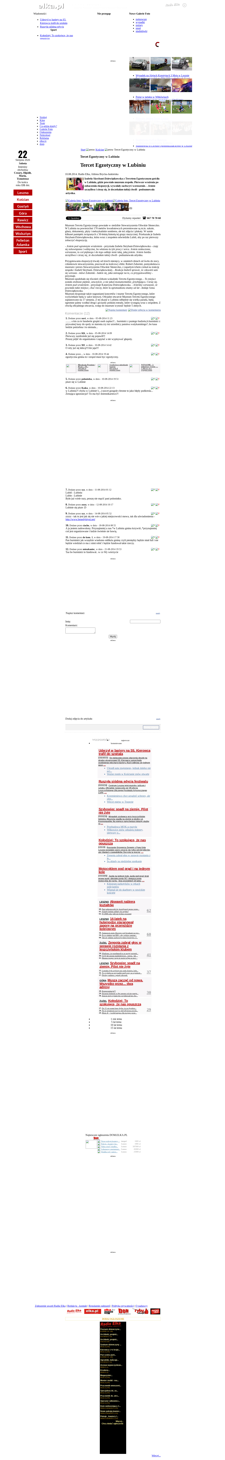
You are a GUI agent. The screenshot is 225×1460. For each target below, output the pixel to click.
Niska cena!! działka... (109, 1146)
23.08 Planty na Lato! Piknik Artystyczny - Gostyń (104, 27)
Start (83, 149)
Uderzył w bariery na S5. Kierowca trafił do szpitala (124, 752)
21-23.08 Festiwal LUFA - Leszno (103, 16)
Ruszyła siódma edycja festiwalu (123, 781)
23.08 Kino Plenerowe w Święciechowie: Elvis (103, 35)
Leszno (22, 193)
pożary (139, 25)
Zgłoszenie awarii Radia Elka (50, 1305)
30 (149, 992)
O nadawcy (142, 1305)
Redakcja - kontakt (77, 1305)
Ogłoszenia (45, 132)
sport (138, 28)
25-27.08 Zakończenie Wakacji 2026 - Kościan (104, 38)
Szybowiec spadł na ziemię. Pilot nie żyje (123, 810)
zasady (158, 613)
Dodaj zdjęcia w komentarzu (146, 310)
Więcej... (156, 1455)
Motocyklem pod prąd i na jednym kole (124, 870)
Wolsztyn (23, 233)
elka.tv (43, 141)
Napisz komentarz (117, 310)
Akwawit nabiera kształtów (117, 903)
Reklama (44, 138)
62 (149, 910)
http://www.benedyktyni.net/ (80, 519)
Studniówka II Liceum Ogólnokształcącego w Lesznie (164, 145)
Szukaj (43, 117)
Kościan (23, 199)
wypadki (140, 22)
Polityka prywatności (123, 1305)
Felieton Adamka (22, 242)
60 (149, 934)
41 (149, 954)
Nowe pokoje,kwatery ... (110, 1141)
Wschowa (23, 227)
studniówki (141, 31)
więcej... (183, 57)
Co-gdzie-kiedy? (48, 126)
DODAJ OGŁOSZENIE (113, 1319)
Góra (23, 213)
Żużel (102, 847)
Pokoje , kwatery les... (109, 1144)
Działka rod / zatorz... (109, 1152)
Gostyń (23, 206)
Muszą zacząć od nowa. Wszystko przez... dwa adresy (121, 983)
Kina (42, 120)
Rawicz (22, 220)
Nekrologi (45, 135)
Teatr (42, 123)
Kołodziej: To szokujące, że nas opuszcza (122, 841)
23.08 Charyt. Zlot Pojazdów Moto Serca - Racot (104, 30)
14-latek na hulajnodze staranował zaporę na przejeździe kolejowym (116, 924)
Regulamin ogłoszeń (99, 1305)
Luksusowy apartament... (110, 1149)
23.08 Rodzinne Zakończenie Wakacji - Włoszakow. (104, 24)
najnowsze (141, 19)
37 (149, 972)
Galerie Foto (46, 129)
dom (42, 144)
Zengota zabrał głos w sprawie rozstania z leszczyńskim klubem (120, 946)
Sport (23, 251)
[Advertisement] (113, 86)
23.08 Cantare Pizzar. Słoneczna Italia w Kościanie (104, 32)
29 (149, 1009)
